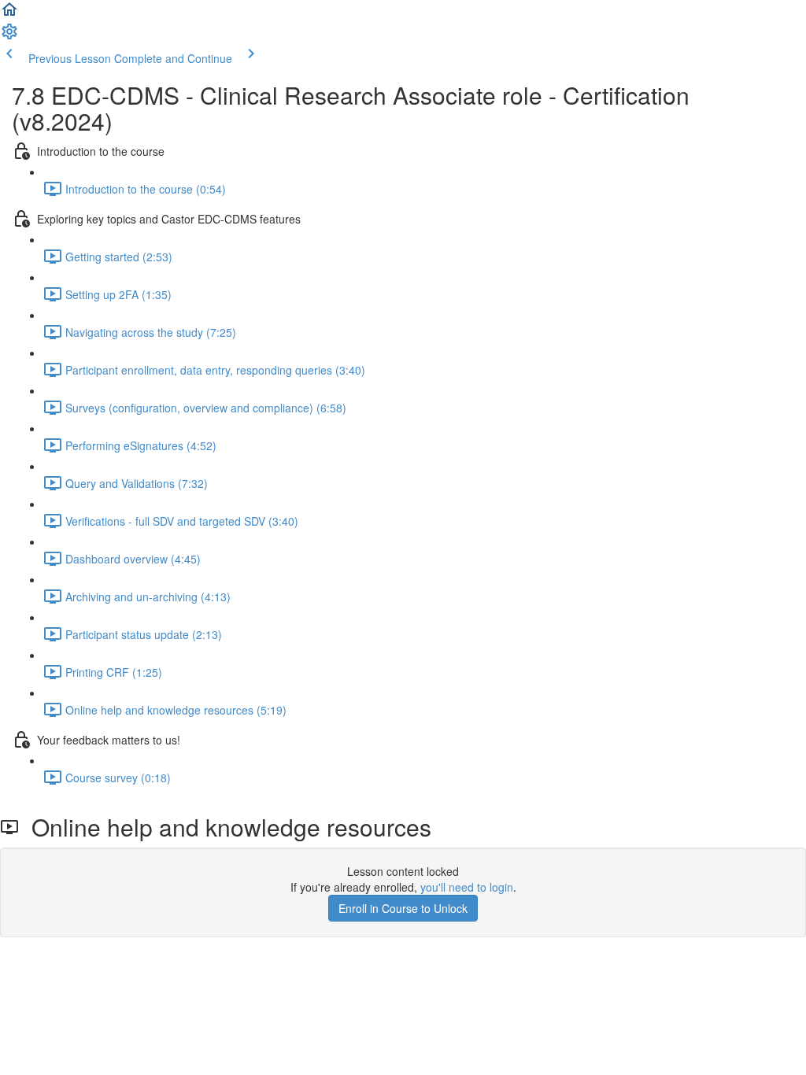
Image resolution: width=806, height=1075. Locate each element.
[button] (9, 14)
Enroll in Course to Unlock (403, 908)
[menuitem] (9, 36)
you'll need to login (466, 887)
